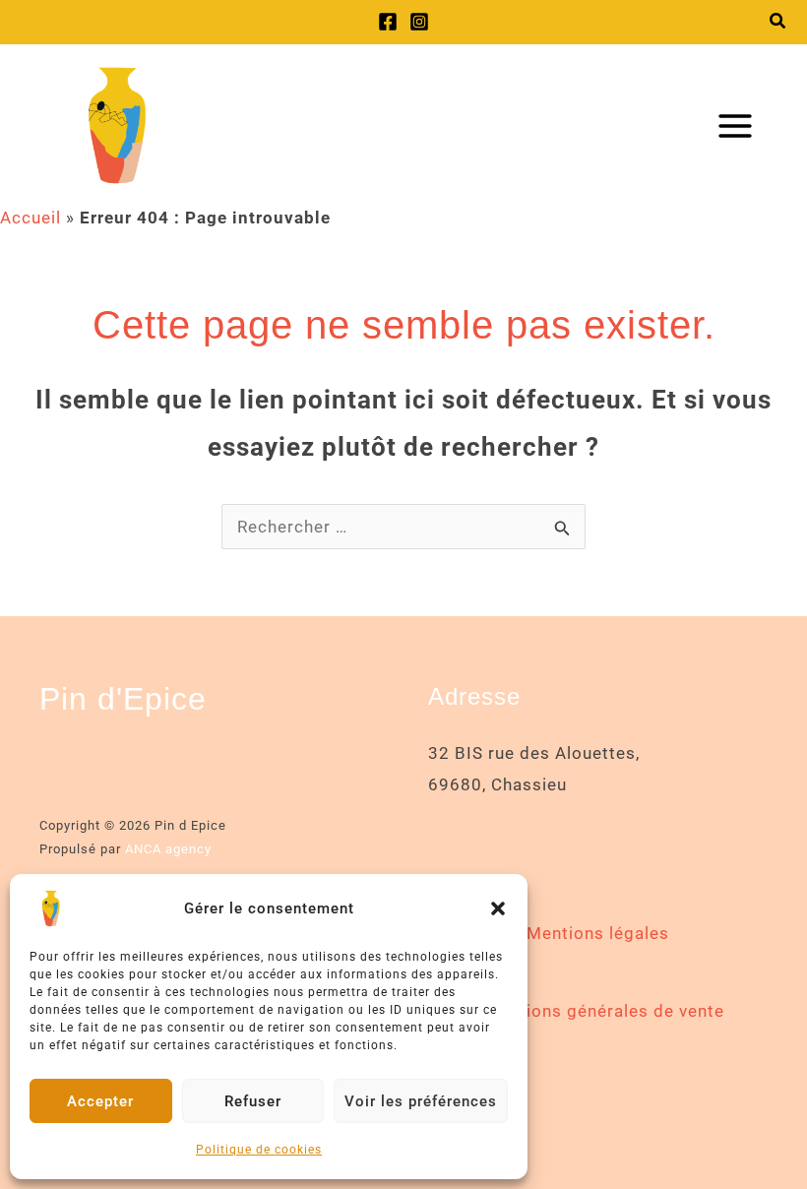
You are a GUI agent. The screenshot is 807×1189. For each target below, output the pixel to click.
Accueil (30, 217)
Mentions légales (598, 933)
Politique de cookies (259, 1150)
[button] (498, 908)
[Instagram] (419, 21)
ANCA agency (168, 849)
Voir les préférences (420, 1101)
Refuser (252, 1101)
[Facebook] (388, 21)
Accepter (100, 1101)
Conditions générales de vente (597, 1011)
